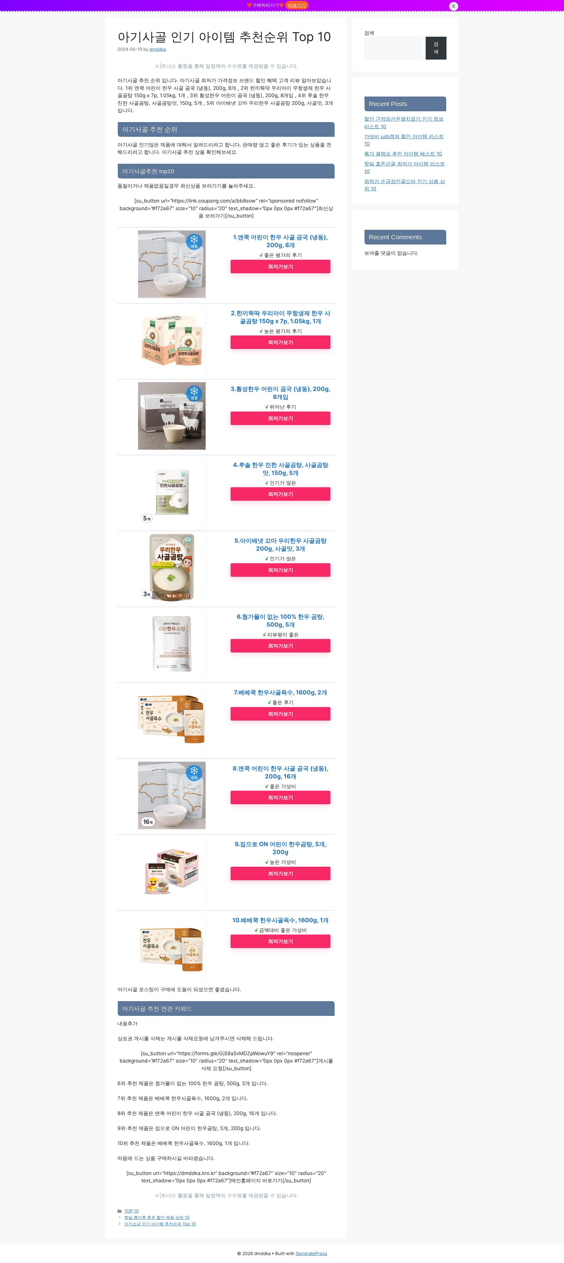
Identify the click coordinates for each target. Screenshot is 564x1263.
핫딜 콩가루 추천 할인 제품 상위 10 (156, 1217)
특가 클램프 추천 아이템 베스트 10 (403, 154)
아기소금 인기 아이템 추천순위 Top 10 (160, 1223)
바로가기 (297, 5)
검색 (369, 33)
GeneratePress (311, 1253)
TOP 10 (131, 1210)
